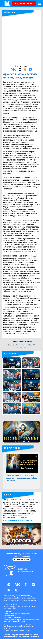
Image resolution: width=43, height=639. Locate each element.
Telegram (31, 345)
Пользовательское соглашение (16, 634)
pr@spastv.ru (17, 617)
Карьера (16, 556)
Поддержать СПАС (21, 559)
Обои (28, 554)
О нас (34, 554)
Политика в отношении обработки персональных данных (21, 635)
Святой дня (9, 12)
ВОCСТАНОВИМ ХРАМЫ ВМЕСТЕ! (17, 520)
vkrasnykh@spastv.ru (20, 621)
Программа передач (15, 554)
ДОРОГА (7, 495)
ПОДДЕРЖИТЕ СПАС (23, 3)
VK (17, 345)
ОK (22, 345)
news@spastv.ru (10, 615)
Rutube (23, 347)
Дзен (10, 345)
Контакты (26, 556)
